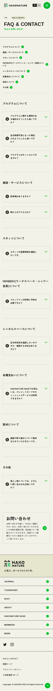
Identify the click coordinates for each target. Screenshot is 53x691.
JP (35, 5)
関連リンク (7, 664)
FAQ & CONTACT (10, 658)
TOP (5, 18)
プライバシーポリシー (12, 669)
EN (39, 5)
